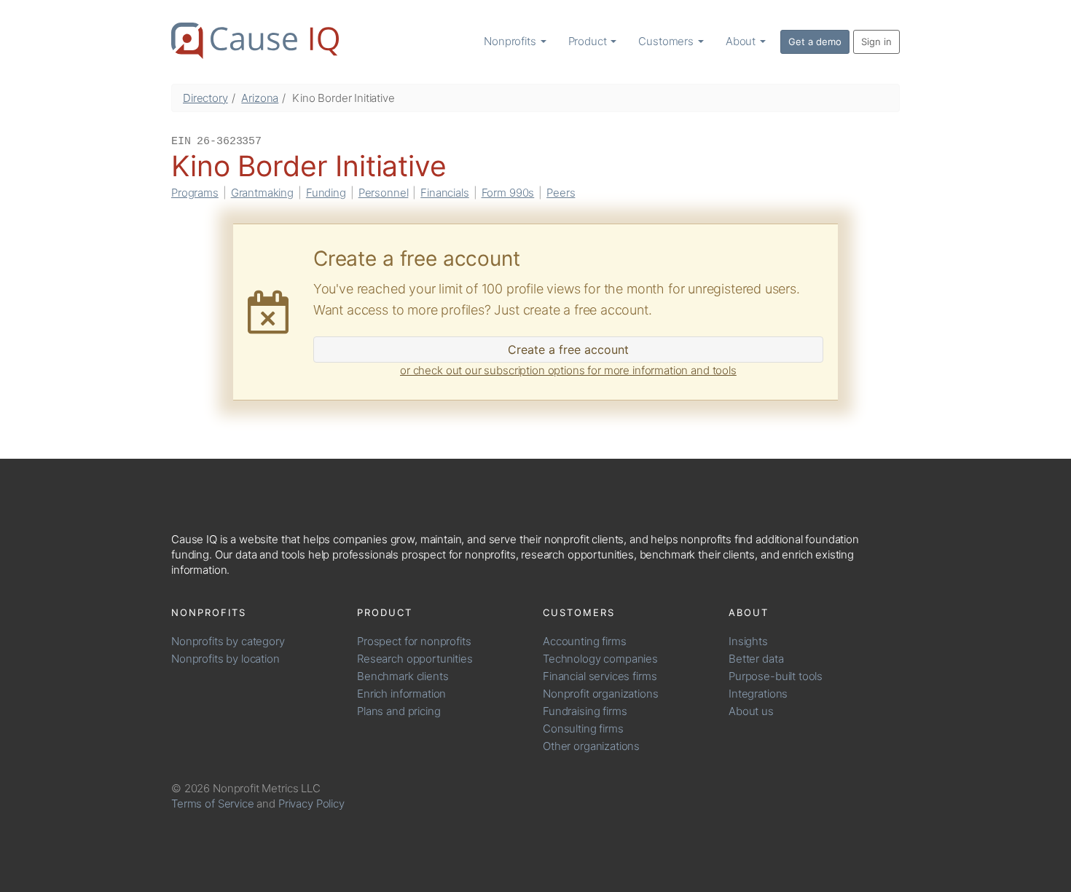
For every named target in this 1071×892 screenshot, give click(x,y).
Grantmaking (262, 193)
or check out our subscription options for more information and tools (568, 370)
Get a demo (815, 41)
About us (751, 711)
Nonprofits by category (228, 641)
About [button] (742, 41)
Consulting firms (583, 728)
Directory (205, 98)
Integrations (758, 693)
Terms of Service (212, 803)
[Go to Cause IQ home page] (255, 41)
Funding (326, 193)
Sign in (876, 41)
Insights (748, 641)
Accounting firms (585, 641)
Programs (195, 193)
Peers (560, 193)
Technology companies (600, 659)
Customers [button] (667, 41)
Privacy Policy (311, 803)
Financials (444, 193)
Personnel (383, 193)
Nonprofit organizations (601, 693)
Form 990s (508, 193)
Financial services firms (599, 676)
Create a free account (568, 349)
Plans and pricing (398, 711)
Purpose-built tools (776, 676)
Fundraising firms (585, 711)
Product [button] (589, 41)
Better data (756, 659)
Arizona (259, 98)
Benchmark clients (402, 676)
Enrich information (401, 693)
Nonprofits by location (225, 659)
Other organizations (591, 746)
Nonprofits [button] (511, 41)
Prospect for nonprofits (414, 641)
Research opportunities (415, 659)
